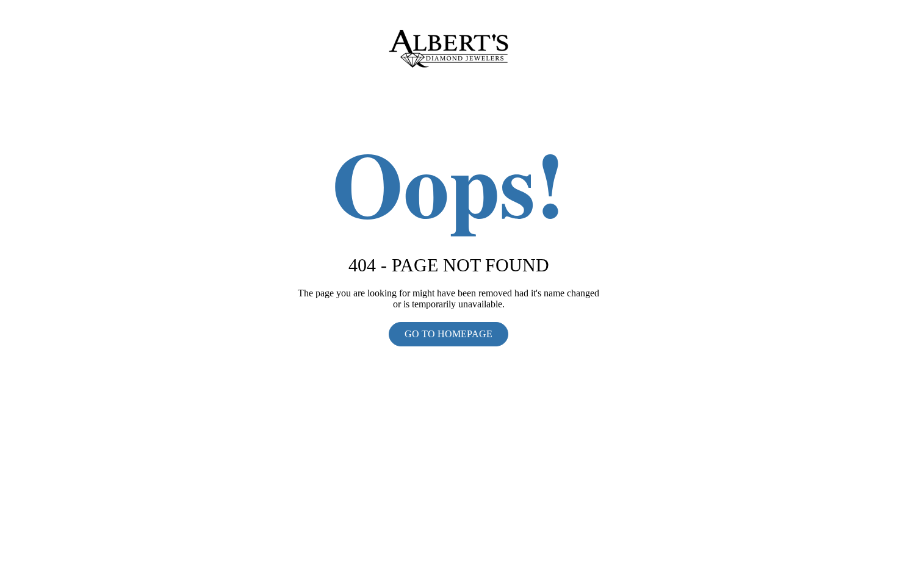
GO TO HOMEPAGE (448, 334)
